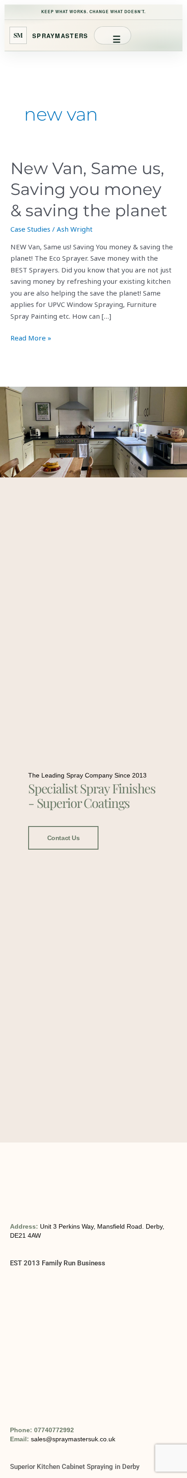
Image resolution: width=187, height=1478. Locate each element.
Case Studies (30, 228)
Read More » (30, 337)
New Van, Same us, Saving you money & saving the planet (88, 189)
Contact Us (63, 837)
